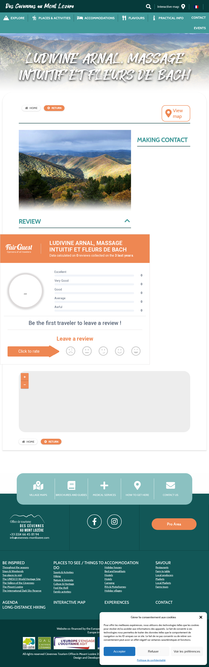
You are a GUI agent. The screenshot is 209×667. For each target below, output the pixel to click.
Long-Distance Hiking (24, 607)
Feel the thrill (60, 587)
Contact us (170, 494)
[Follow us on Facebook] (94, 521)
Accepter (119, 651)
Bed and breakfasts (114, 571)
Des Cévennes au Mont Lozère (40, 6)
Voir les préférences (187, 651)
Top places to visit (12, 575)
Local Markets (163, 582)
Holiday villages (113, 590)
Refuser (153, 651)
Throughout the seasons (15, 567)
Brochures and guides (71, 494)
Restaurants (162, 567)
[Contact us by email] (30, 539)
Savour (163, 562)
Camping (109, 582)
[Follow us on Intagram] (114, 521)
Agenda (10, 602)
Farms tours (162, 586)
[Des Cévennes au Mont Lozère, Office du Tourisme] (27, 530)
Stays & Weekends (12, 571)
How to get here (137, 494)
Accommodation (121, 562)
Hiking (57, 576)
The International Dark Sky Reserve (21, 590)
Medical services (104, 494)
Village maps (38, 494)
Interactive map (69, 602)
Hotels (108, 579)
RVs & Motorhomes (115, 586)
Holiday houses (113, 567)
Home (33, 108)
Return (56, 108)
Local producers (164, 575)
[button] (201, 617)
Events (200, 28)
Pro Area (174, 524)
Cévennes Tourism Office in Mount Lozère (70, 654)
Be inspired (13, 562)
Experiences (116, 602)
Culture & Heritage (63, 583)
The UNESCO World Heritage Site (21, 579)
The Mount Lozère (12, 586)
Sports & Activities (63, 572)
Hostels (108, 575)
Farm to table (163, 571)
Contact (198, 18)
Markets (160, 579)
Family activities (62, 591)
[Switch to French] (196, 7)
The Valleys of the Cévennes (18, 582)
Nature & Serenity (63, 580)
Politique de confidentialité (151, 660)
